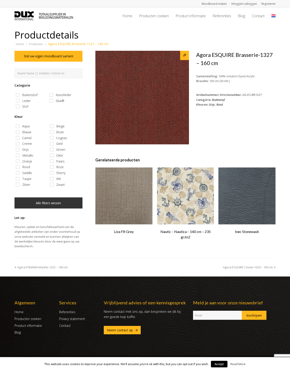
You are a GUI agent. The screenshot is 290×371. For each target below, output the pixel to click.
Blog (17, 332)
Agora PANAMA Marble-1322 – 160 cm (42, 267)
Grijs (212, 104)
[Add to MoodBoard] (184, 55)
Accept (219, 364)
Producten (36, 44)
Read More (238, 364)
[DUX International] (43, 15)
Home (20, 44)
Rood (219, 104)
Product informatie (28, 325)
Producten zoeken (27, 319)
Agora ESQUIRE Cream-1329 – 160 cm (248, 267)
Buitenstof (218, 100)
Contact (65, 325)
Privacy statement (72, 319)
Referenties (67, 312)
